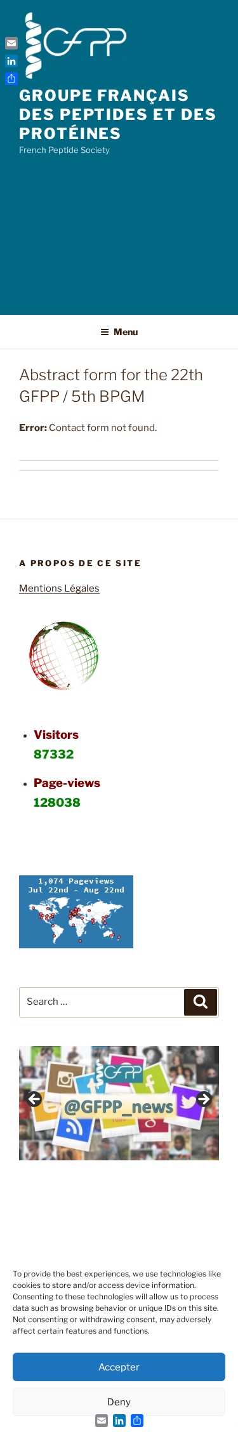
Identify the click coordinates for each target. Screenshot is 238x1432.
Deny (119, 1402)
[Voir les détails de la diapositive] (119, 1103)
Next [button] (203, 1100)
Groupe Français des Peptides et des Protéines (117, 114)
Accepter (119, 1367)
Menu (126, 331)
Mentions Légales (59, 588)
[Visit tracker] (76, 945)
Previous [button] (34, 1100)
